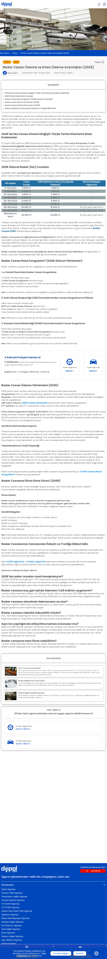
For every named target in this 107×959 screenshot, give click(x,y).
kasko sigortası (37, 561)
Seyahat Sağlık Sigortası (12, 922)
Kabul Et (79, 953)
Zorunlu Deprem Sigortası (13, 900)
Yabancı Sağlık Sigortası (12, 936)
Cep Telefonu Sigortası (11, 940)
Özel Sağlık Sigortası (10, 929)
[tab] (53, 885)
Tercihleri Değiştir (60, 953)
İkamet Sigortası (8, 943)
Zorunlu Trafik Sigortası (11, 893)
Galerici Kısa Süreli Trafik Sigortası (16, 911)
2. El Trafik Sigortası (10, 907)
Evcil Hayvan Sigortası (11, 925)
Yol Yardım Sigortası (10, 904)
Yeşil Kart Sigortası (9, 915)
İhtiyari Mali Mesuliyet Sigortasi (15, 918)
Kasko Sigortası (8, 889)
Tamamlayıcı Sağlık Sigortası (14, 896)
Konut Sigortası (8, 933)
